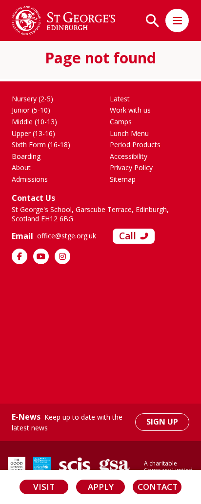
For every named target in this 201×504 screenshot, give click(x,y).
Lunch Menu (129, 133)
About (21, 167)
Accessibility (128, 156)
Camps (121, 121)
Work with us (130, 110)
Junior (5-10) (31, 110)
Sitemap (123, 179)
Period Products (135, 144)
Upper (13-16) (33, 133)
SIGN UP (162, 421)
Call (127, 236)
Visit (44, 486)
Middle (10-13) (34, 121)
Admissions (30, 179)
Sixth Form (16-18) (41, 144)
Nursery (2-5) (32, 98)
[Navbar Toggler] (177, 20)
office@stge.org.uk (66, 235)
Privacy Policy (131, 167)
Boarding (26, 156)
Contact (158, 486)
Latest (120, 98)
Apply (101, 486)
